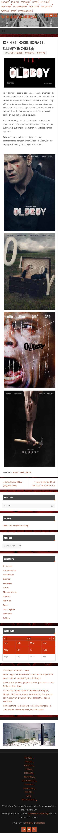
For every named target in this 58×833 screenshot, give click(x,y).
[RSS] (55, 15)
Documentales (20, 6)
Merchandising (25, 11)
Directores (6, 6)
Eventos (5, 11)
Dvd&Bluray (46, 6)
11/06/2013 (29, 53)
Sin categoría (9, 609)
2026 (29, 638)
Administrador (15, 53)
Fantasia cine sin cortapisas (19, 17)
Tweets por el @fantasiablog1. (16, 525)
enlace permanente (22, 472)
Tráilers (15, 2)
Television (34, 6)
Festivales (25, 2)
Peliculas (44, 2)
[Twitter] (51, 15)
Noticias (5, 2)
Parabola (29, 823)
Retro (13, 11)
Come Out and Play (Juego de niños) (12, 484)
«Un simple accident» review (16, 670)
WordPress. (40, 823)
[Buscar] (52, 506)
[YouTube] (46, 15)
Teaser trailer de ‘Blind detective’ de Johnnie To (43, 484)
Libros (35, 2)
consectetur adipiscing (38, 813)
